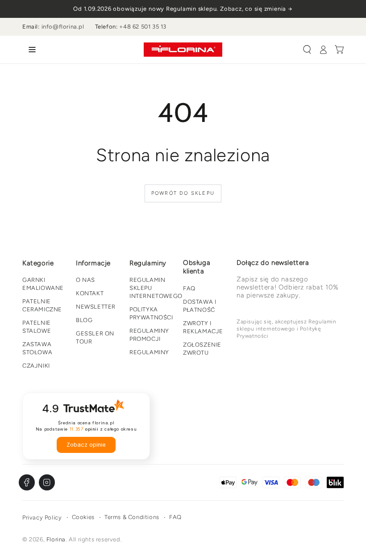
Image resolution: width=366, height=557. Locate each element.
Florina (56, 539)
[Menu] (30, 49)
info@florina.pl (63, 26)
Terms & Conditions (131, 517)
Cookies (83, 517)
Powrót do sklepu (183, 193)
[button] (307, 49)
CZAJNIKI (36, 365)
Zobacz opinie (86, 444)
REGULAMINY (149, 352)
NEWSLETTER (96, 306)
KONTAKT (90, 293)
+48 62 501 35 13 (142, 26)
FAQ (189, 288)
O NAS (85, 279)
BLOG (84, 320)
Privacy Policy (42, 517)
